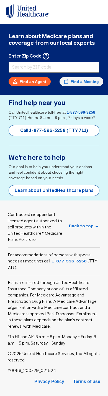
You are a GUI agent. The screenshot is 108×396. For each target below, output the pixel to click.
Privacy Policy (49, 381)
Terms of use (86, 381)
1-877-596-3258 (81, 112)
